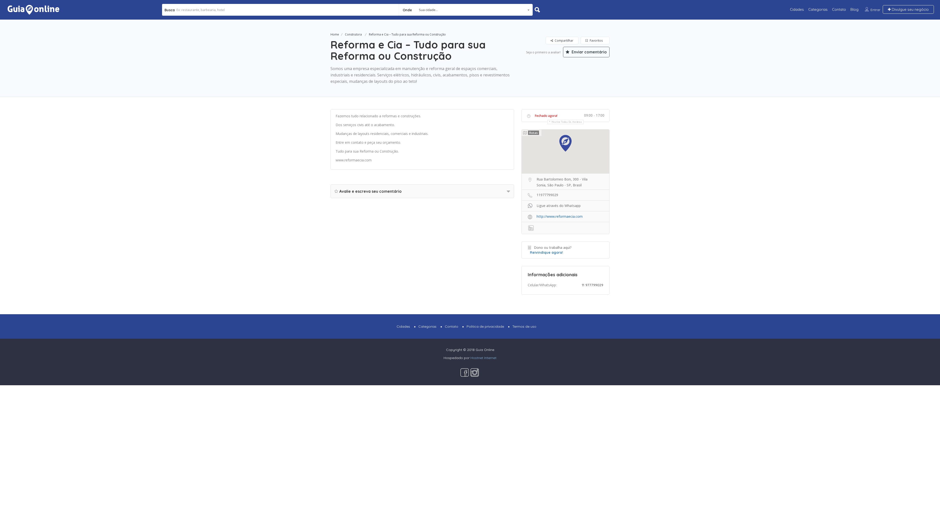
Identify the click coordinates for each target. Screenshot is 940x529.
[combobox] (466, 9)
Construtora (353, 34)
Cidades (797, 9)
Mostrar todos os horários (567, 121)
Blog (854, 9)
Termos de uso (524, 326)
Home (334, 34)
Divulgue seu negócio (910, 9)
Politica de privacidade (485, 326)
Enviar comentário (589, 51)
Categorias (818, 9)
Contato (839, 9)
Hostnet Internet (483, 358)
